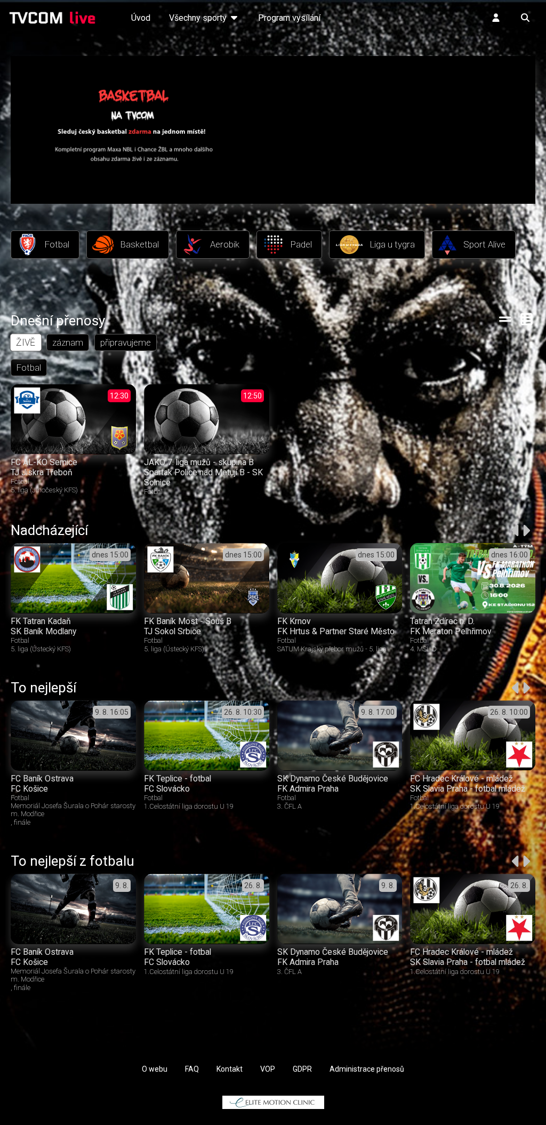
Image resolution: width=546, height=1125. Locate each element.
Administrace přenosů (367, 1069)
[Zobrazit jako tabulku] (505, 319)
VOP (267, 1069)
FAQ (192, 1069)
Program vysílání (289, 18)
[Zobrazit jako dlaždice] (527, 319)
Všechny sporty (199, 18)
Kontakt (229, 1069)
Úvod (140, 18)
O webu (154, 1069)
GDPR (302, 1069)
